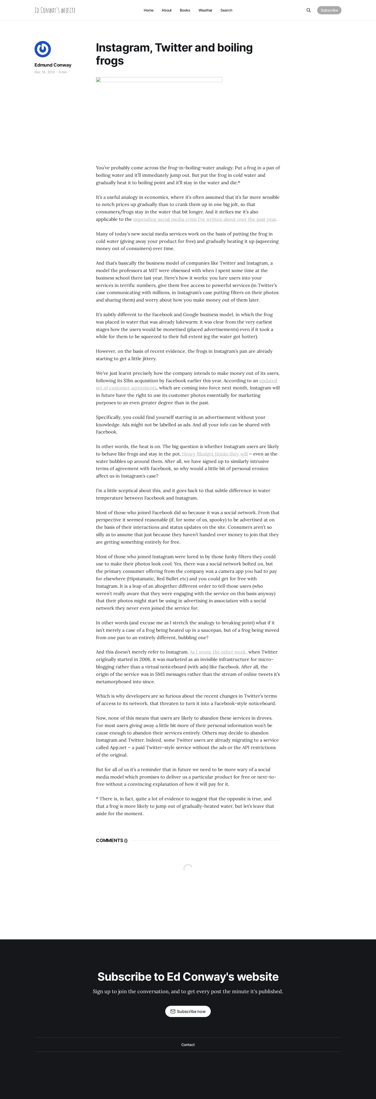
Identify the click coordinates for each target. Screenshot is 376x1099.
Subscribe (329, 10)
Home (148, 10)
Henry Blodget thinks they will (215, 454)
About (167, 10)
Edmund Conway (53, 65)
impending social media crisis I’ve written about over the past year (204, 219)
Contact (187, 1044)
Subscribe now (191, 1011)
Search (226, 10)
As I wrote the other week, (219, 652)
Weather (205, 10)
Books (185, 10)
